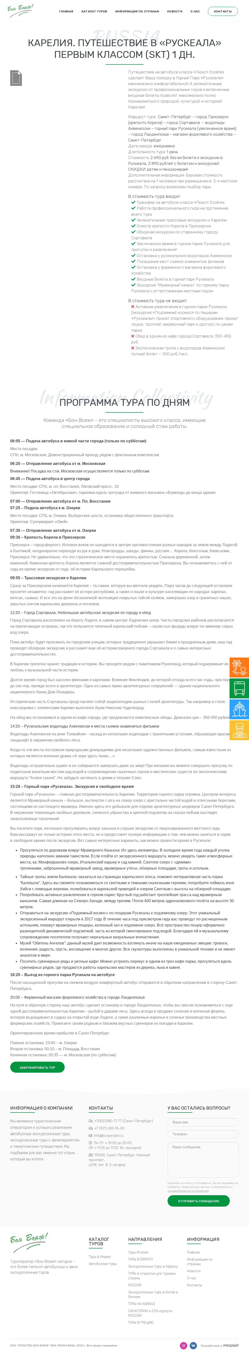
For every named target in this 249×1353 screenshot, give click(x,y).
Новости (174, 11)
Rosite (231, 1345)
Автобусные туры (103, 1264)
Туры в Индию (100, 1257)
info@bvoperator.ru (109, 1136)
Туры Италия (138, 1252)
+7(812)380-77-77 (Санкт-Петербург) (123, 1121)
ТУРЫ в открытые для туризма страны (152, 1276)
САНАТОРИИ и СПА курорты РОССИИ (150, 1313)
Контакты (223, 11)
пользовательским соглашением (188, 1191)
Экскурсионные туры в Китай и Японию (153, 1294)
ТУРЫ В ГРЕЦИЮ (141, 1323)
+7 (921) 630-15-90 (109, 1128)
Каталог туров (94, 11)
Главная (66, 11)
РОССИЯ (134, 1285)
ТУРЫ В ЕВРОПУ (140, 1259)
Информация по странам (137, 11)
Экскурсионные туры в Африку (153, 1266)
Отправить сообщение (198, 1201)
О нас (195, 11)
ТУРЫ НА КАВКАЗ (141, 1304)
